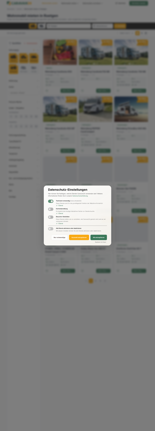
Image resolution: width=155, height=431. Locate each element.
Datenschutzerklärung (80, 196)
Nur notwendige (59, 237)
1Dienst (59, 205)
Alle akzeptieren (98, 237)
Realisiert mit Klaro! (100, 242)
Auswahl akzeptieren (79, 237)
